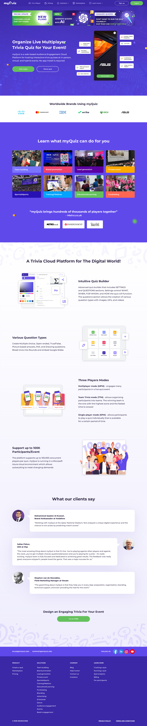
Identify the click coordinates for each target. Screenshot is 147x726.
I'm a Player (36, 3)
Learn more (96, 3)
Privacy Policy (105, 721)
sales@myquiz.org (20, 651)
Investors (74, 677)
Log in (136, 3)
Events (40, 709)
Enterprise (41, 699)
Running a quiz (100, 671)
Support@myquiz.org (42, 651)
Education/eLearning (45, 687)
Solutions (63, 3)
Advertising (41, 696)
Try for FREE (73, 619)
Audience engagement (46, 706)
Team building (43, 668)
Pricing (50, 3)
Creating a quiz (100, 668)
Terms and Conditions (125, 721)
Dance (39, 703)
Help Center (75, 671)
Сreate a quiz (17, 668)
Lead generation (43, 674)
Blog (72, 668)
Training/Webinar (44, 683)
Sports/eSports (43, 680)
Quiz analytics (99, 674)
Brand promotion (44, 671)
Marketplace (80, 3)
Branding (41, 693)
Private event (42, 677)
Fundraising (42, 690)
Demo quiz (48, 69)
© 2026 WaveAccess (20, 721)
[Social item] (115, 651)
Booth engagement (45, 712)
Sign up (122, 3)
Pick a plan (23, 69)
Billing (96, 677)
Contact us (74, 674)
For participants (100, 680)
